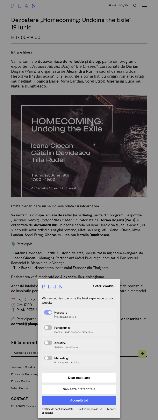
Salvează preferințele (79, 389)
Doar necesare (79, 378)
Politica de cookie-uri (90, 409)
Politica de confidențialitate (57, 409)
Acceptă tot (79, 400)
